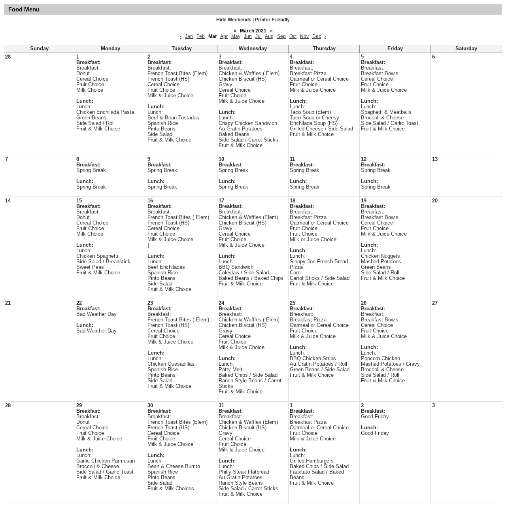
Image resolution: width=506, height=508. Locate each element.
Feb (200, 36)
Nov (304, 36)
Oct (292, 36)
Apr (224, 36)
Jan (189, 36)
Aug (269, 36)
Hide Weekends (233, 20)
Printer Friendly (272, 20)
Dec (316, 36)
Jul (258, 36)
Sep (281, 36)
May (235, 36)
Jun (248, 36)
